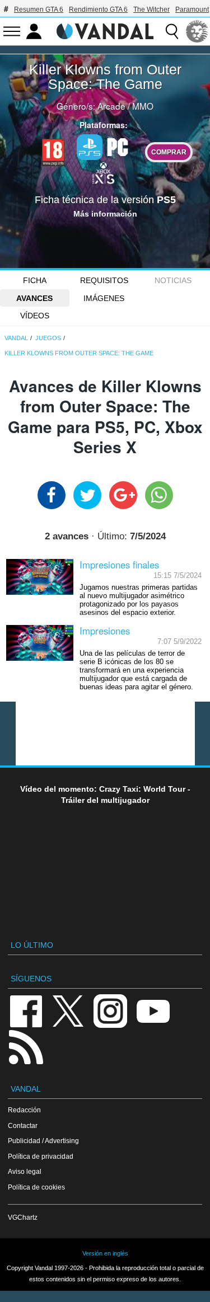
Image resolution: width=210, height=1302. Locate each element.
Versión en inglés (105, 1253)
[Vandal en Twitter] (68, 1010)
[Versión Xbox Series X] (103, 171)
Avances (34, 298)
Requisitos (104, 280)
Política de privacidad (40, 1156)
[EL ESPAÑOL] (197, 31)
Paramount (192, 9)
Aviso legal (24, 1171)
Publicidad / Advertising (43, 1140)
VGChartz (23, 1217)
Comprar (168, 152)
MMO (142, 106)
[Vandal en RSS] (26, 1046)
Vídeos (34, 315)
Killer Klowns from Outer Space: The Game (105, 77)
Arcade (111, 106)
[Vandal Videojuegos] (105, 30)
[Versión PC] (117, 146)
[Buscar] (172, 31)
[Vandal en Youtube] (153, 1010)
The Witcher (151, 9)
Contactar (23, 1125)
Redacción (24, 1109)
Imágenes (103, 298)
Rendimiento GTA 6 (98, 9)
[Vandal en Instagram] (110, 1010)
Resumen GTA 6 (38, 9)
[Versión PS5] (89, 147)
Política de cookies (36, 1187)
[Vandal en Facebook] (26, 1010)
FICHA (34, 280)
